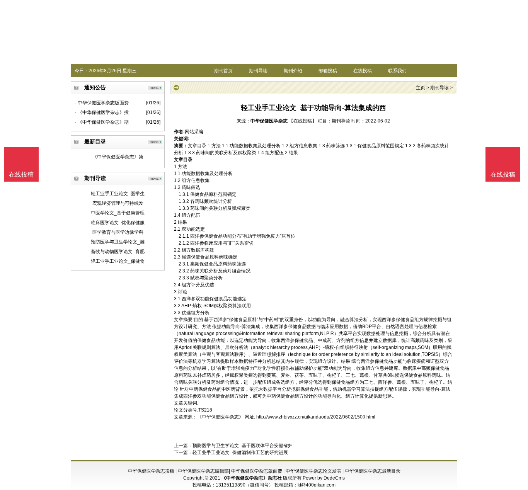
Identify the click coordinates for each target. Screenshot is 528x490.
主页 (420, 87)
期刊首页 (223, 70)
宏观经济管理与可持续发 (117, 203)
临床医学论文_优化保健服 (118, 222)
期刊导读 (258, 70)
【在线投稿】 (303, 121)
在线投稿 (362, 70)
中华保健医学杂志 (269, 121)
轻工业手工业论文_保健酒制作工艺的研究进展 (240, 452)
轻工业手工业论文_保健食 (118, 261)
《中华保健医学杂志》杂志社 (251, 478)
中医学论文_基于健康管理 (118, 213)
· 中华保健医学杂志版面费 (102, 102)
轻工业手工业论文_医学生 (118, 193)
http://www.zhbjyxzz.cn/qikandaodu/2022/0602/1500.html (315, 417)
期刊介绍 (293, 70)
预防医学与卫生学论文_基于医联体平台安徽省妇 (242, 445)
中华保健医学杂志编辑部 (203, 471)
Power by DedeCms (324, 478)
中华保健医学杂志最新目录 (372, 471)
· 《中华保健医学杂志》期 (102, 122)
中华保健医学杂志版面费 (256, 471)
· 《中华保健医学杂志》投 (102, 112)
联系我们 (397, 70)
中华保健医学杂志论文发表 (313, 471)
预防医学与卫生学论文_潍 (118, 242)
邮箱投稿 (328, 70)
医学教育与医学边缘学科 (117, 232)
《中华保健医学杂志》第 (117, 157)
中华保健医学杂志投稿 (151, 471)
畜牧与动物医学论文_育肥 (118, 251)
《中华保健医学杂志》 (220, 417)
